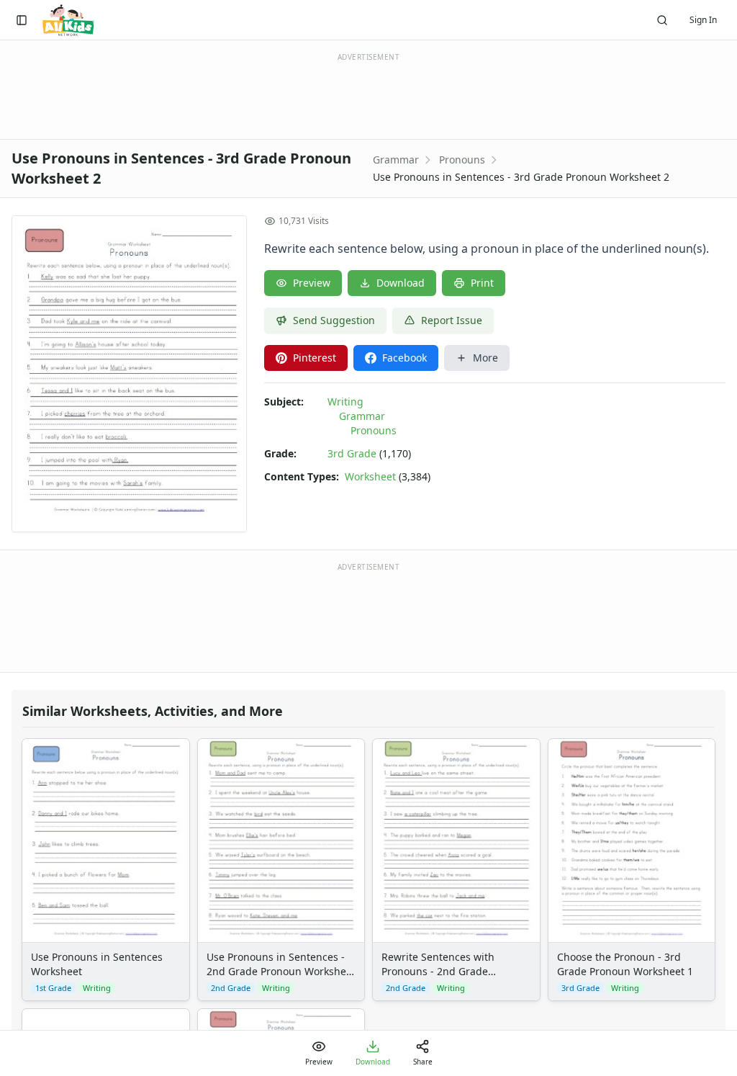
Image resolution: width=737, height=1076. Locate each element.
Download (400, 283)
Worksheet (370, 476)
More (485, 357)
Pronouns (462, 159)
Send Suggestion (334, 320)
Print (482, 283)
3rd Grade (351, 453)
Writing (345, 401)
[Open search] (662, 20)
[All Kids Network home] (68, 20)
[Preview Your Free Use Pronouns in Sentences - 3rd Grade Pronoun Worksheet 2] (129, 373)
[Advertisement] (368, 616)
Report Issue (451, 320)
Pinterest (314, 357)
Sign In (703, 20)
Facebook (404, 357)
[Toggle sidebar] (21, 20)
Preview (311, 283)
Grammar (396, 159)
